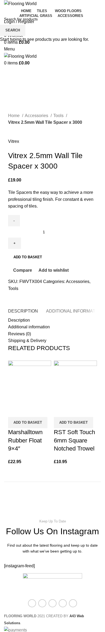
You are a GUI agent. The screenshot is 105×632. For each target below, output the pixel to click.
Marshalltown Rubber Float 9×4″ (25, 440)
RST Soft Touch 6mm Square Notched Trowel (74, 440)
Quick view (29, 410)
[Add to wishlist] (44, 410)
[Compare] (15, 410)
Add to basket (27, 257)
